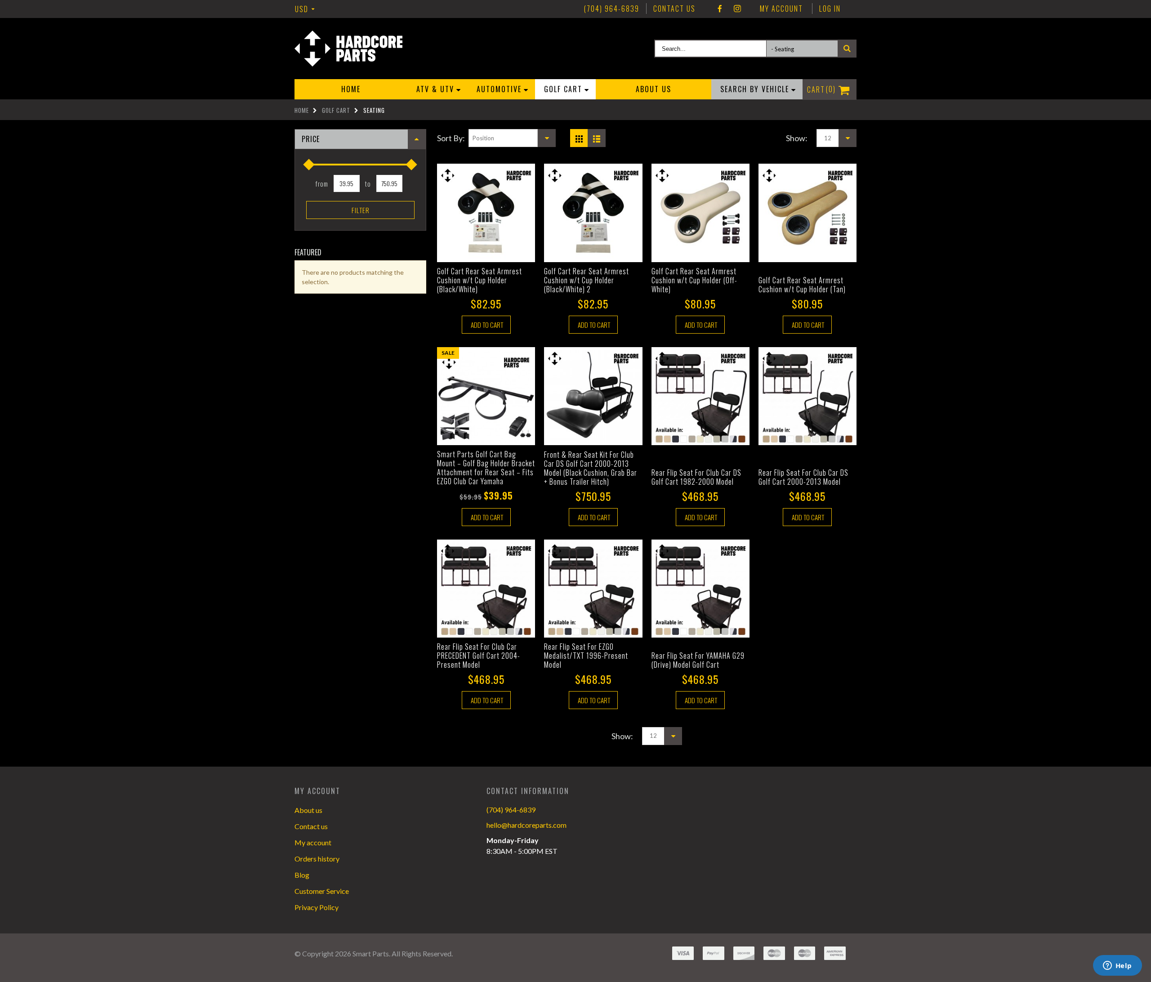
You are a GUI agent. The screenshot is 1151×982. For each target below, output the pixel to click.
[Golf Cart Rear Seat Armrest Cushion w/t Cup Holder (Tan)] (807, 213)
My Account (781, 8)
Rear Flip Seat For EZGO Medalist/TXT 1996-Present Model (586, 655)
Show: (796, 138)
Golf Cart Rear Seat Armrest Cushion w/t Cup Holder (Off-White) (694, 280)
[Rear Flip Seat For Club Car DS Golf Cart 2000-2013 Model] (807, 396)
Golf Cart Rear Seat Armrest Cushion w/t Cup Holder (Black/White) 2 (586, 280)
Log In (830, 8)
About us (653, 89)
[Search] (847, 48)
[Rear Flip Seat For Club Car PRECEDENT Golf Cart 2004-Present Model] (486, 589)
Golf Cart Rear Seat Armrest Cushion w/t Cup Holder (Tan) (802, 285)
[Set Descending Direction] (547, 138)
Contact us (311, 826)
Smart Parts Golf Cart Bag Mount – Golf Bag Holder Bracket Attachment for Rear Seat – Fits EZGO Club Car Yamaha (486, 468)
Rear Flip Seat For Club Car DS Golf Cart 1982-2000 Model (696, 477)
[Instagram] (738, 8)
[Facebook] (720, 8)
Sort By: (451, 138)
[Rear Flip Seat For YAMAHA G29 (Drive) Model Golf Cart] (700, 589)
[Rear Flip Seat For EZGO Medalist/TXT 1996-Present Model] (593, 589)
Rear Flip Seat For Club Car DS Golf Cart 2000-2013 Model (803, 477)
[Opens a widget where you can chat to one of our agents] (1117, 966)
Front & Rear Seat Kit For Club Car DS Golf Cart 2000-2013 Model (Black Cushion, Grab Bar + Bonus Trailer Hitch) (590, 468)
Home (301, 110)
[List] (598, 135)
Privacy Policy (316, 907)
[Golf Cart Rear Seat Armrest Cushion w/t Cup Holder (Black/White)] (486, 213)
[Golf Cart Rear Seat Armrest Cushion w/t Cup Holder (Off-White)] (700, 213)
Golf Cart (563, 89)
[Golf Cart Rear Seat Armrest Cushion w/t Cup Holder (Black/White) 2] (593, 213)
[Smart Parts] (348, 49)
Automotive (499, 89)
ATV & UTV (435, 89)
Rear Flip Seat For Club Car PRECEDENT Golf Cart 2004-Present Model (478, 655)
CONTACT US (674, 8)
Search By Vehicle (754, 89)
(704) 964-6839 (510, 809)
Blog (301, 874)
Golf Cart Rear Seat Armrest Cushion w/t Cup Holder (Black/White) (479, 280)
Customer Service (321, 891)
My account (312, 842)
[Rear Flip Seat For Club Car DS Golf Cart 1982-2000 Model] (700, 396)
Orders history (316, 858)
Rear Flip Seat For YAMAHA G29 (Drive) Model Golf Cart (698, 660)
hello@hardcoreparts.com (526, 825)
